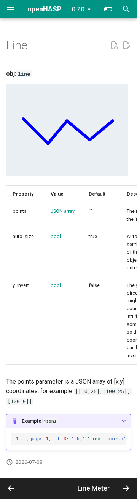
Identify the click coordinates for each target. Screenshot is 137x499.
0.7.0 (78, 9)
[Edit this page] (126, 45)
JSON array (63, 211)
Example (39, 421)
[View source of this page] (114, 45)
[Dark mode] (108, 9)
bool (56, 236)
